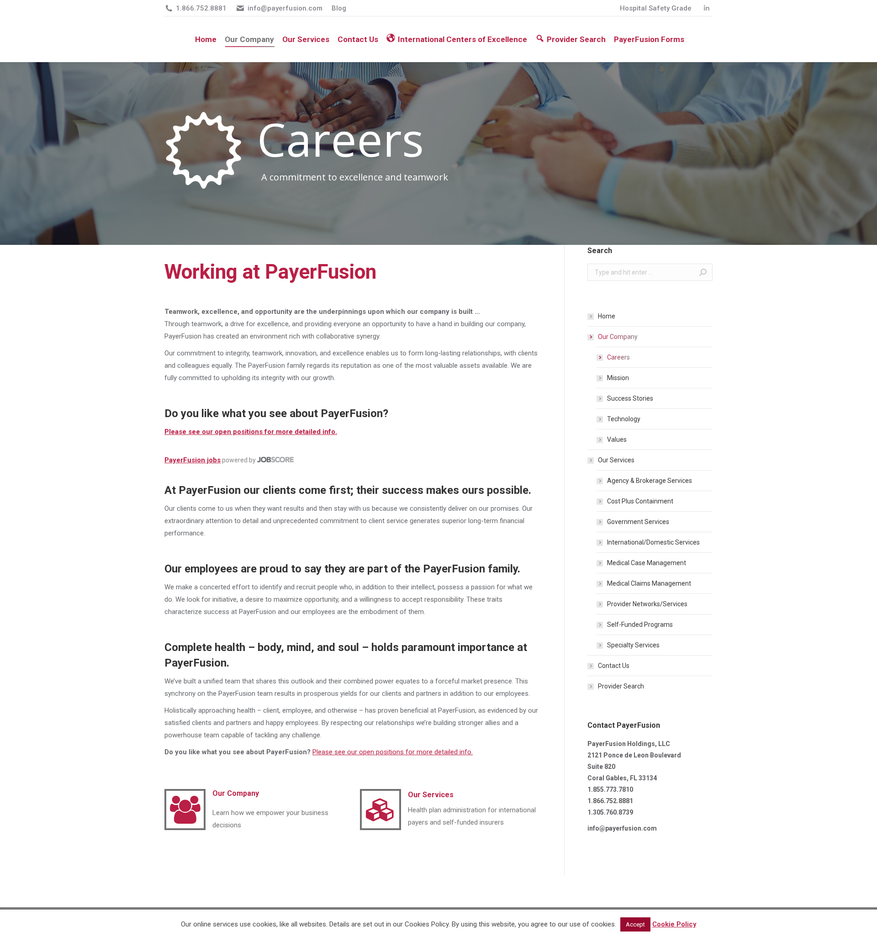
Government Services (638, 521)
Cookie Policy (674, 924)
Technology (623, 419)
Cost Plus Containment (640, 501)
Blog (339, 8)
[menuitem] (656, 8)
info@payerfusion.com (285, 8)
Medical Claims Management (649, 583)
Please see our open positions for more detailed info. (250, 432)
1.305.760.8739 (610, 812)
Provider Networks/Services (647, 604)
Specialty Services (633, 645)
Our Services (616, 460)
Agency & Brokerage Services (649, 480)
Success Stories (630, 398)
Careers (618, 357)
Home (606, 316)
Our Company (618, 336)
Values (617, 439)
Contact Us (613, 665)
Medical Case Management (646, 562)
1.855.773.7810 (610, 789)
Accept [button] (635, 924)
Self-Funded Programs (640, 624)
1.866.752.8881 (201, 8)
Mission (618, 377)
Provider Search (621, 686)
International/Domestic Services (653, 542)
